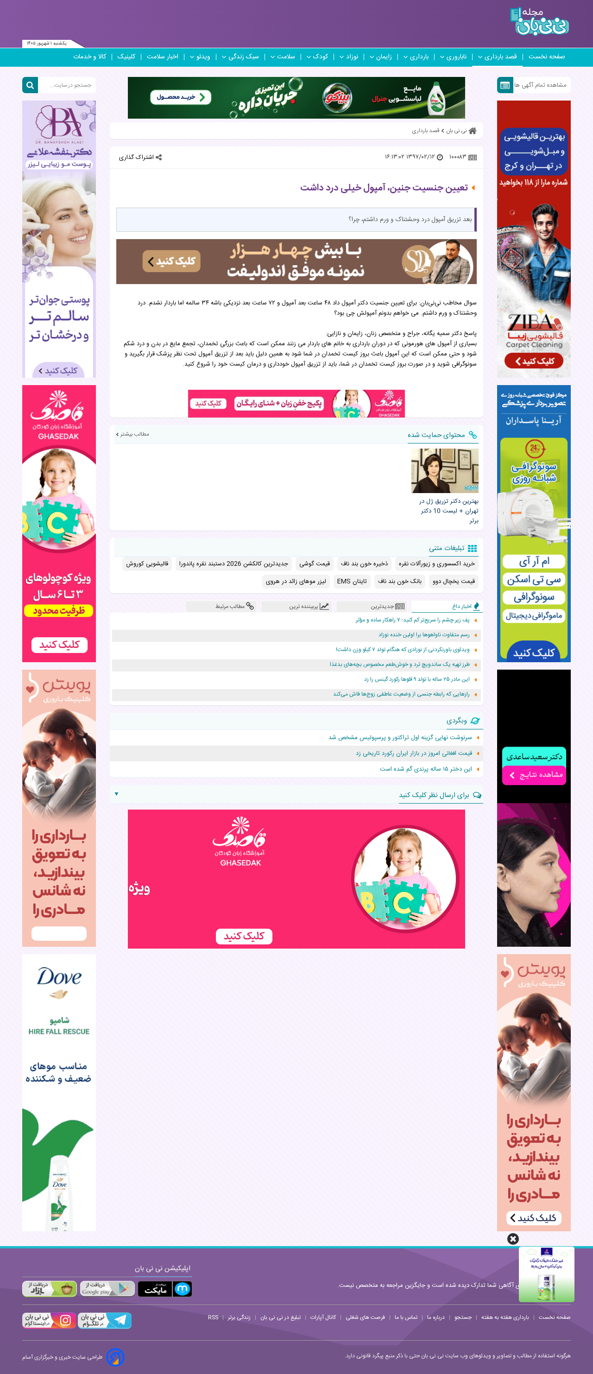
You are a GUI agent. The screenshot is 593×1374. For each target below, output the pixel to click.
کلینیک (126, 57)
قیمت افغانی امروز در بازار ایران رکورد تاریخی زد (414, 753)
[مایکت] (165, 1289)
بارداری (419, 57)
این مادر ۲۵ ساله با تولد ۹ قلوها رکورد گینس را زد (417, 679)
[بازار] (49, 1289)
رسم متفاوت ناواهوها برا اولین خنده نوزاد (424, 635)
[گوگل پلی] (107, 1289)
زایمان (384, 57)
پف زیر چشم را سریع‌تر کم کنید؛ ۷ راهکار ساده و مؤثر (413, 620)
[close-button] (513, 1239)
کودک (320, 57)
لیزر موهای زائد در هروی (296, 581)
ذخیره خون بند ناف (364, 564)
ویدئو (203, 57)
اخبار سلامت (162, 57)
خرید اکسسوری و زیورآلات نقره (437, 564)
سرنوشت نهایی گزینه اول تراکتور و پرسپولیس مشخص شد (400, 738)
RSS (213, 1317)
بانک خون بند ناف (400, 581)
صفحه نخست (547, 57)
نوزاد (352, 57)
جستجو (463, 1317)
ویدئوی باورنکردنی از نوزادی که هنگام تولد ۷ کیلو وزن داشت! (403, 650)
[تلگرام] (104, 1328)
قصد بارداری (501, 57)
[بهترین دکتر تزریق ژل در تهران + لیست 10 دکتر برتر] (444, 471)
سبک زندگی (243, 57)
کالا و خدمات (89, 57)
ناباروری (457, 57)
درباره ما (436, 1317)
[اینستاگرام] (49, 1328)
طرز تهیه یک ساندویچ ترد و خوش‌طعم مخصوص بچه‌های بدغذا (400, 664)
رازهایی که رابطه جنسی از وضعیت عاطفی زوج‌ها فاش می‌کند (401, 694)
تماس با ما (406, 1317)
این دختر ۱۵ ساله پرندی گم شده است (426, 769)
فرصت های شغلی (365, 1317)
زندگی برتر (239, 1317)
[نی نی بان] (539, 21)
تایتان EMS (352, 581)
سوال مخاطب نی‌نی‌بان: (448, 303)
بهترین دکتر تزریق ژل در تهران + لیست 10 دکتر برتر (448, 511)
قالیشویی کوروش (147, 564)
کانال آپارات (323, 1317)
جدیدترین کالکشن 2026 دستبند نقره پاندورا (233, 564)
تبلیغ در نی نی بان (280, 1317)
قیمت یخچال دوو (454, 581)
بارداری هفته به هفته (505, 1317)
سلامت (286, 57)
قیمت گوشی (314, 564)
